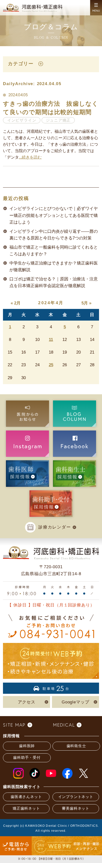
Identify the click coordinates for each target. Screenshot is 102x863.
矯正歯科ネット (26, 808)
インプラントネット (75, 797)
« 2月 (16, 302)
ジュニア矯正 (58, 120)
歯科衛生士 (76, 746)
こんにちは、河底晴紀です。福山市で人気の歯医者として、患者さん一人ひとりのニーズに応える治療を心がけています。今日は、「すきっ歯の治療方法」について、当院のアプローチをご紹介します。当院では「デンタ (50, 144)
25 (51, 364)
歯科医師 (27, 746)
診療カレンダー (54, 527)
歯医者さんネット (26, 797)
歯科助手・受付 (26, 758)
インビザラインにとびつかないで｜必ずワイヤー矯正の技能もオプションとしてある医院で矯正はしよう (53, 215)
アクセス (26, 701)
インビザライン (21, 120)
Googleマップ (75, 701)
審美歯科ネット (75, 808)
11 (51, 339)
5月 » (86, 302)
